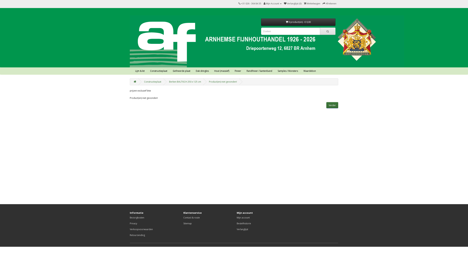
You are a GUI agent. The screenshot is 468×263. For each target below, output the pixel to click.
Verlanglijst (242, 229)
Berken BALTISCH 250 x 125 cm (185, 81)
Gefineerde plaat (181, 71)
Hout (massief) (221, 71)
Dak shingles (202, 71)
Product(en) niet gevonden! (223, 81)
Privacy (133, 223)
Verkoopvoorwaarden (141, 229)
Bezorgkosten (137, 217)
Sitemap (187, 223)
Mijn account (243, 217)
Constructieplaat (158, 71)
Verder (332, 105)
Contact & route (191, 217)
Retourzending (137, 235)
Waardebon (309, 71)
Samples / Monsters (288, 71)
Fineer (238, 71)
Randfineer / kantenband (259, 71)
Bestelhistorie (244, 223)
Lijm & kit (140, 71)
